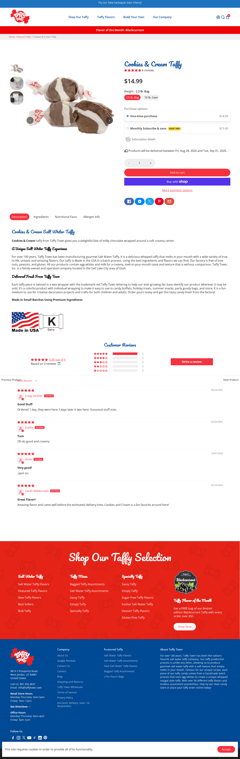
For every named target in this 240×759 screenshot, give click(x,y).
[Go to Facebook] (129, 201)
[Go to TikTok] (34, 738)
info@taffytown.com (30, 687)
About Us (62, 655)
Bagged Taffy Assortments (87, 584)
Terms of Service (67, 692)
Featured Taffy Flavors (32, 591)
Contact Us (63, 666)
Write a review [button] (192, 362)
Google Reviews (66, 660)
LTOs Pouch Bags (114, 676)
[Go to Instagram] (18, 738)
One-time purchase (143, 116)
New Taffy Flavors (29, 597)
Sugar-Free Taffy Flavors (138, 597)
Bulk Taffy (24, 611)
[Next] (109, 120)
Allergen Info (91, 217)
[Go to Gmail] (169, 201)
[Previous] (30, 120)
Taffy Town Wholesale (70, 687)
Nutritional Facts (66, 217)
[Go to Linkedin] (40, 738)
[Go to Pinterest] (159, 201)
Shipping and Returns (70, 681)
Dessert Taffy (24, 36)
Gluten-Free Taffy (133, 617)
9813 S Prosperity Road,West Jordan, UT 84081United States (24, 675)
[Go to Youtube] (29, 738)
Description (19, 217)
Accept (226, 749)
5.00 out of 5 (57, 360)
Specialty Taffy (79, 611)
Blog (59, 676)
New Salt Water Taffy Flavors (120, 666)
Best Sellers (25, 604)
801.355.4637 (27, 684)
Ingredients (41, 217)
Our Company (162, 17)
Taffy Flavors (106, 17)
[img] (25, 390)
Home (12, 36)
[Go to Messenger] (140, 201)
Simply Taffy (78, 604)
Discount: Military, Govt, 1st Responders (73, 704)
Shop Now (185, 627)
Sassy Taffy (77, 597)
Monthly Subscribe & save (155, 128)
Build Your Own (133, 17)
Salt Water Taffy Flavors (33, 584)
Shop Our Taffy (78, 17)
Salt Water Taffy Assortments (89, 591)
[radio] (128, 116)
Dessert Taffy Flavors (136, 611)
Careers (61, 671)
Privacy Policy (65, 697)
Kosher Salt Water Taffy (137, 604)
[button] (133, 70)
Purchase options (136, 109)
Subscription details (143, 139)
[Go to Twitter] (149, 201)
